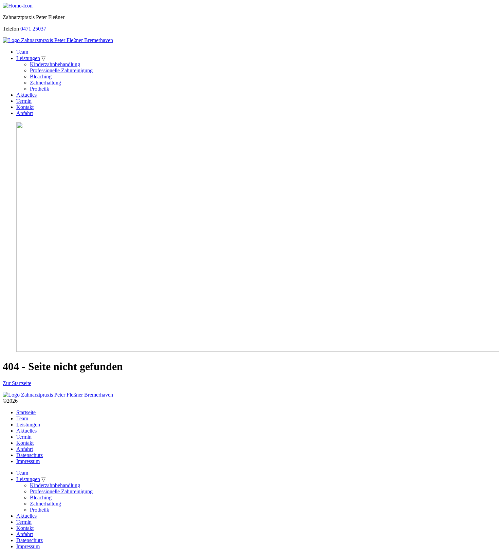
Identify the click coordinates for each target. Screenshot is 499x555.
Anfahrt (24, 113)
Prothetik (39, 89)
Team (22, 52)
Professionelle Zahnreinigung (61, 70)
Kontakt (25, 107)
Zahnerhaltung (45, 82)
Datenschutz (29, 455)
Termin (24, 101)
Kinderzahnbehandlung (55, 64)
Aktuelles (26, 95)
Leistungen (28, 58)
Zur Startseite (17, 383)
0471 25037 (33, 29)
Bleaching (41, 76)
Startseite (26, 412)
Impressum (28, 461)
